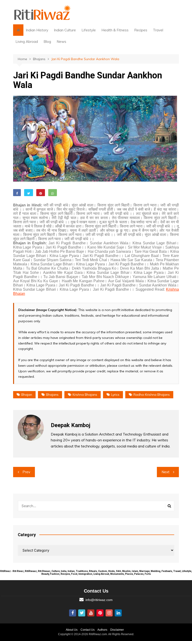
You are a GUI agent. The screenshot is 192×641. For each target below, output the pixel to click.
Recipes (140, 30)
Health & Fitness (115, 30)
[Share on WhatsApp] (52, 192)
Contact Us (88, 629)
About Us (72, 629)
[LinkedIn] (118, 612)
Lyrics (115, 394)
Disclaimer (117, 629)
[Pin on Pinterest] (40, 192)
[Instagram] (109, 612)
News (61, 41)
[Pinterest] (99, 612)
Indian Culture (65, 30)
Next (166, 472)
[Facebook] (72, 612)
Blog (47, 41)
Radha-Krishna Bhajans (151, 394)
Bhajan (26, 394)
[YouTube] (90, 612)
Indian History (37, 30)
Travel (158, 30)
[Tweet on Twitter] (28, 192)
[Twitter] (81, 612)
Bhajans (52, 394)
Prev (26, 472)
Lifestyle (88, 30)
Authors (102, 629)
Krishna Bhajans (85, 394)
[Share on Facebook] (17, 192)
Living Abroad (26, 41)
